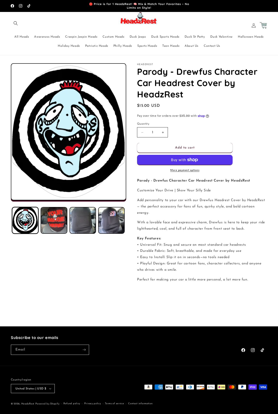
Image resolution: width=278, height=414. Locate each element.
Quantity (143, 123)
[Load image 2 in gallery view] (54, 220)
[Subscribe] (84, 350)
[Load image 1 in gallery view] (25, 220)
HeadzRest (27, 404)
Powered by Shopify (47, 404)
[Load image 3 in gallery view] (83, 220)
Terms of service (114, 403)
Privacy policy (92, 403)
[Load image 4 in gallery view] (111, 220)
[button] (15, 23)
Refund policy (71, 403)
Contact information (140, 403)
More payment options (184, 170)
